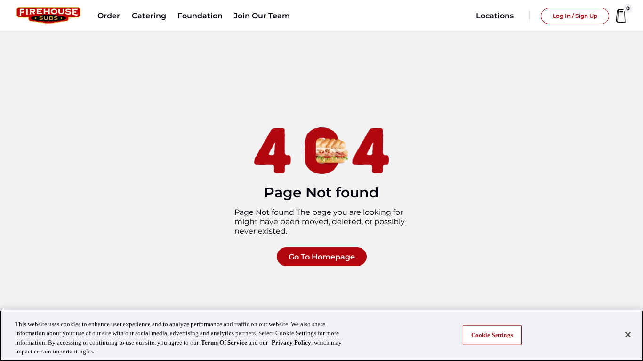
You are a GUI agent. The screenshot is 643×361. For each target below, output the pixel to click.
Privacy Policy (291, 342)
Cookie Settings (492, 334)
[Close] (628, 334)
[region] (321, 335)
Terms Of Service (224, 342)
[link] (48, 16)
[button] (109, 16)
